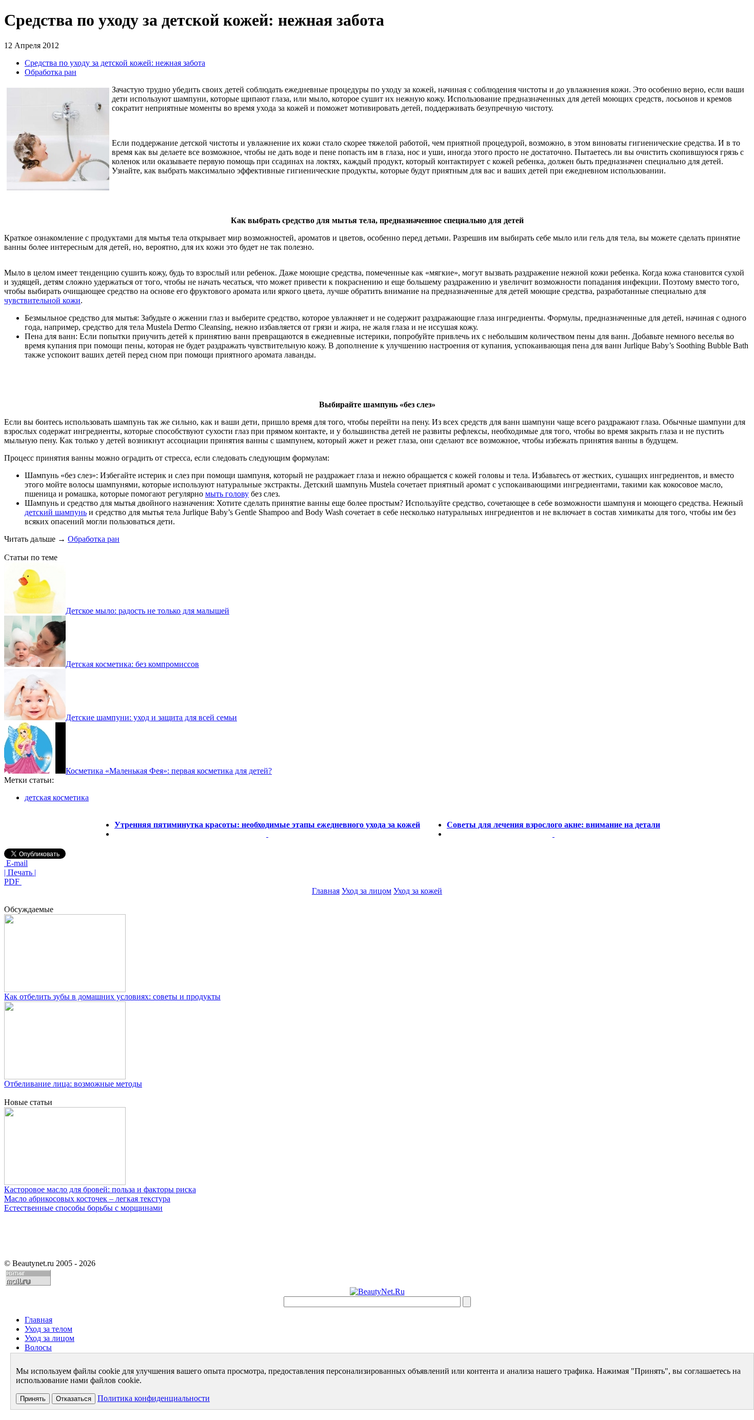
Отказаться (73, 1399)
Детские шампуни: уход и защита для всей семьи (151, 717)
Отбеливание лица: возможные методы (73, 1083)
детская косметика (57, 797)
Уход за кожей (417, 890)
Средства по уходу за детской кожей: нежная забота (115, 62)
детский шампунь (56, 512)
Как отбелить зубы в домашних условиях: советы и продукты (112, 996)
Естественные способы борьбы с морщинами (83, 1208)
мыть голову (227, 493)
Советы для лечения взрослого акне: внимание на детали (553, 824)
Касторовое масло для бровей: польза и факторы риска (100, 1189)
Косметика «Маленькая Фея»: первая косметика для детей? (169, 770)
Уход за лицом (366, 890)
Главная (326, 890)
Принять (33, 1399)
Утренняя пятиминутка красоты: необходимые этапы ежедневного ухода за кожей (267, 824)
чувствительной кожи (42, 300)
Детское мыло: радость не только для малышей (147, 610)
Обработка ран (50, 72)
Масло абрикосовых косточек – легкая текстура (87, 1198)
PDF (13, 881)
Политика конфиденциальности (153, 1398)
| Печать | (20, 872)
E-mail (16, 863)
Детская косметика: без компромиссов (132, 664)
